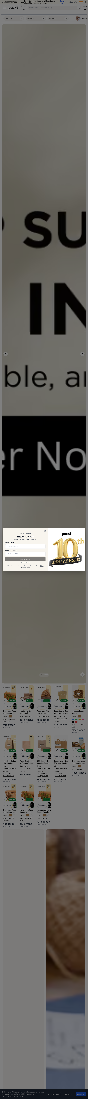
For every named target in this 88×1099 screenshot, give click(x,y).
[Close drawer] (45, 531)
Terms (28, 567)
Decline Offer (25, 563)
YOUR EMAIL (9, 543)
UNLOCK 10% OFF (25, 559)
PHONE (11, 550)
